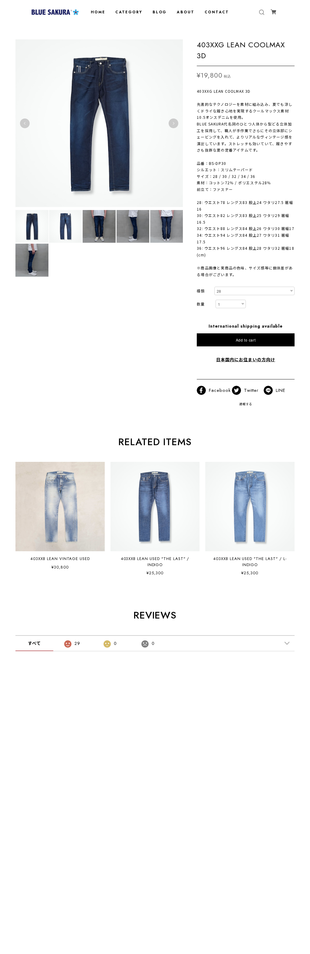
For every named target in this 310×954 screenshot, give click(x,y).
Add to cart (246, 339)
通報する (245, 404)
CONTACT (217, 12)
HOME (98, 12)
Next (173, 123)
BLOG (160, 12)
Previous (25, 123)
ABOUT (185, 12)
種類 (201, 291)
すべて (34, 643)
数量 (201, 304)
